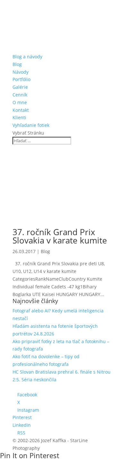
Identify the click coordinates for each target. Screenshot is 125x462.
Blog (17, 64)
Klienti (19, 117)
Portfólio (21, 79)
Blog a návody (27, 57)
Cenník (20, 95)
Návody (21, 72)
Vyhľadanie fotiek (31, 125)
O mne (20, 102)
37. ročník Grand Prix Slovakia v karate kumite (60, 236)
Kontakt (21, 110)
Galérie (20, 87)
